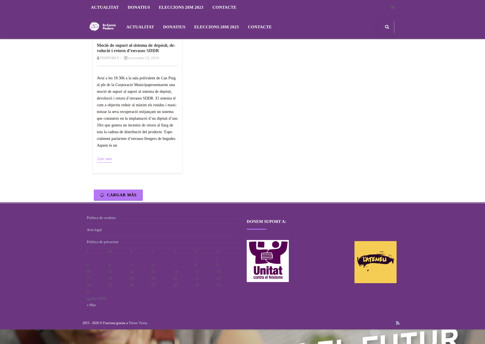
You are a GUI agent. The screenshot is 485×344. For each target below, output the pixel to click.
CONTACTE (224, 7)
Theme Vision (138, 323)
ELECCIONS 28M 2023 (181, 7)
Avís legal (94, 230)
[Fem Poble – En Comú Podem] (102, 37)
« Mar (91, 305)
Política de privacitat (102, 242)
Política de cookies (101, 218)
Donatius (139, 7)
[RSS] (392, 7)
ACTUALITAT (105, 7)
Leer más (104, 159)
